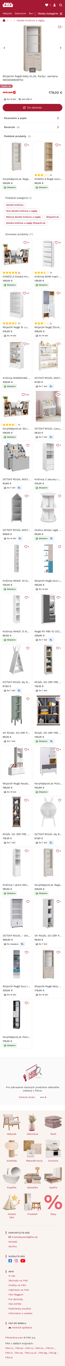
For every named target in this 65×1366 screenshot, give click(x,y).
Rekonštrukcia (34, 1160)
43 (27, 293)
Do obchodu (34, 107)
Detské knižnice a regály (30, 20)
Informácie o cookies (20, 1313)
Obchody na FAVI (18, 1280)
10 (60, 145)
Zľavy (53, 1214)
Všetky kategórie (48, 13)
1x (51, 323)
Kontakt (12, 1241)
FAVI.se (19, 1352)
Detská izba (12, 1216)
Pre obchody (15, 1299)
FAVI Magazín (15, 1294)
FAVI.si (9, 1357)
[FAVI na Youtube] (22, 1260)
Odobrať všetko (27, 1097)
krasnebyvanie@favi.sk (25, 1237)
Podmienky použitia (19, 1308)
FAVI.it (9, 1352)
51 (28, 344)
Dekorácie (20, 13)
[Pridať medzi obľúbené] (27, 445)
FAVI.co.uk (31, 1352)
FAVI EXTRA (14, 1304)
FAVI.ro (29, 1348)
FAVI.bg (43, 1352)
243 (27, 394)
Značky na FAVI (17, 1285)
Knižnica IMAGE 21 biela (17, 631)
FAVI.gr (53, 1352)
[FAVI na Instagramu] (16, 1260)
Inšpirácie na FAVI (18, 1290)
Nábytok (7, 13)
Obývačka (32, 1187)
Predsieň (33, 1214)
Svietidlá (12, 1160)
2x (19, 272)
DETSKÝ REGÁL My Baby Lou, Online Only (27, 682)
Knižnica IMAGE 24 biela (17, 580)
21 (28, 242)
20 (59, 242)
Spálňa (53, 1187)
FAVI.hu (40, 1348)
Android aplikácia (22, 1327)
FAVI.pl (20, 1348)
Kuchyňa (53, 1160)
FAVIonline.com (14, 1337)
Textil (31, 13)
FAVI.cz (9, 1348)
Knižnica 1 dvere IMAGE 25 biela (21, 884)
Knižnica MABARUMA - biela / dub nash (26, 377)
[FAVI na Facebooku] (10, 1260)
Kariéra (12, 1246)
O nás (11, 1275)
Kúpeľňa (11, 1187)
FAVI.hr (50, 1348)
